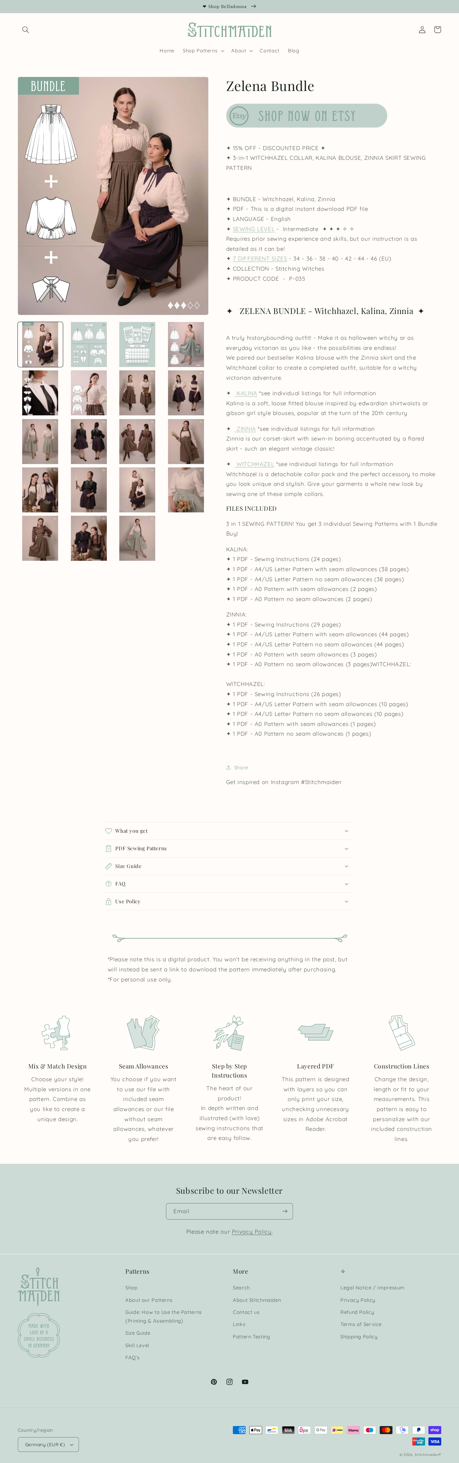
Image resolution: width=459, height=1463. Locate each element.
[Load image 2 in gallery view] (88, 344)
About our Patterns (148, 1300)
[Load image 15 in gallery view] (137, 489)
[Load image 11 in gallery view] (137, 441)
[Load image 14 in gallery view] (88, 489)
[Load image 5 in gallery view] (40, 392)
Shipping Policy (358, 1336)
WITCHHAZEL (254, 463)
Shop (131, 1287)
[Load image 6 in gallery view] (88, 392)
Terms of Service (361, 1324)
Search (241, 1287)
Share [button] (241, 767)
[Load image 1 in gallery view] (40, 344)
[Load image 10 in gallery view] (88, 441)
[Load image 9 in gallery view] (40, 441)
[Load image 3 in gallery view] (137, 344)
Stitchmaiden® (428, 1454)
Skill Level (137, 1345)
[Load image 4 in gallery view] (185, 344)
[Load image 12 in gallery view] (185, 441)
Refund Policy (357, 1312)
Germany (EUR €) (45, 1444)
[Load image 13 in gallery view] (40, 489)
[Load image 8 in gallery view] (185, 392)
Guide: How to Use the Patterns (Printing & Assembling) (163, 1316)
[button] (25, 29)
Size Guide (137, 1333)
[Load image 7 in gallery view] (137, 392)
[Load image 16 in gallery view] (185, 489)
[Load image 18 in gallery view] (88, 538)
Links (239, 1324)
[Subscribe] (285, 1211)
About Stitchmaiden (257, 1300)
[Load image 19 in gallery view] (137, 538)
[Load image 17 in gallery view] (40, 538)
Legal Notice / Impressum (372, 1287)
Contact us (246, 1312)
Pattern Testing (251, 1336)
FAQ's (132, 1357)
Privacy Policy (252, 1231)
